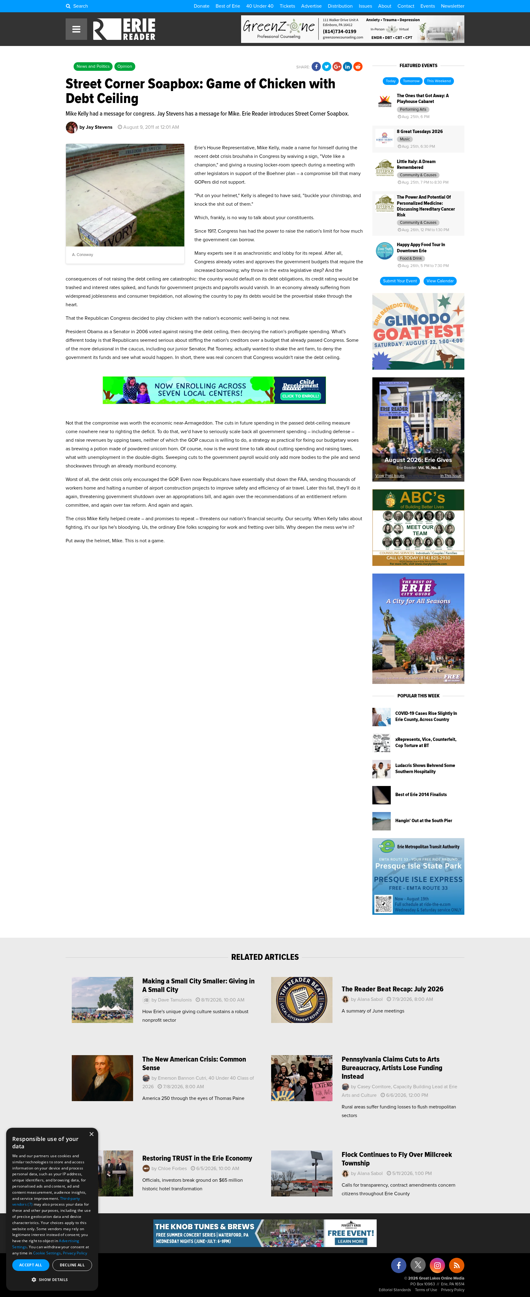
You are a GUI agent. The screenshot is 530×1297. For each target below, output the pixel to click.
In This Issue (450, 476)
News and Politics (93, 66)
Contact (406, 6)
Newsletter (452, 6)
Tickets (287, 6)
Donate (201, 6)
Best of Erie (228, 6)
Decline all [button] (72, 1265)
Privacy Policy (452, 1290)
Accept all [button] (30, 1265)
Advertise (311, 6)
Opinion (124, 66)
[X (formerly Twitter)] (418, 1267)
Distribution (340, 6)
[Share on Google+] (337, 66)
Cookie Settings (47, 1253)
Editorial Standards (395, 1290)
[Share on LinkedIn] (347, 66)
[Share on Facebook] (316, 66)
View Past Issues (390, 476)
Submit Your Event (400, 281)
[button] (52, 1280)
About (384, 6)
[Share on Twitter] (326, 66)
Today (391, 81)
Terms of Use (426, 1290)
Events (428, 6)
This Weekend (439, 81)
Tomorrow (411, 81)
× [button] (91, 1134)
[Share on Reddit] (358, 66)
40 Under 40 (260, 6)
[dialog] (52, 1209)
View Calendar (440, 281)
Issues (365, 6)
